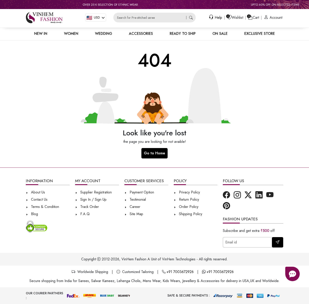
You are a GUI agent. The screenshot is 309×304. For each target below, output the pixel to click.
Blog (34, 214)
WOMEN (71, 33)
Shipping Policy (190, 214)
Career (134, 206)
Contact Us (39, 199)
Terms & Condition (44, 206)
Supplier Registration (95, 192)
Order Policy (188, 206)
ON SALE (220, 33)
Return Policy (188, 199)
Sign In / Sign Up (93, 199)
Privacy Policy (189, 192)
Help (218, 17)
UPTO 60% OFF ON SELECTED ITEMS (267, 4)
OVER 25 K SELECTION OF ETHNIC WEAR (102, 4)
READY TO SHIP (183, 33)
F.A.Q (84, 214)
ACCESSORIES (141, 33)
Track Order (89, 206)
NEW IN (40, 33)
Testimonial (138, 199)
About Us (37, 192)
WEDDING (103, 33)
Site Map (135, 214)
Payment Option (141, 192)
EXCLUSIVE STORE (259, 33)
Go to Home (154, 153)
